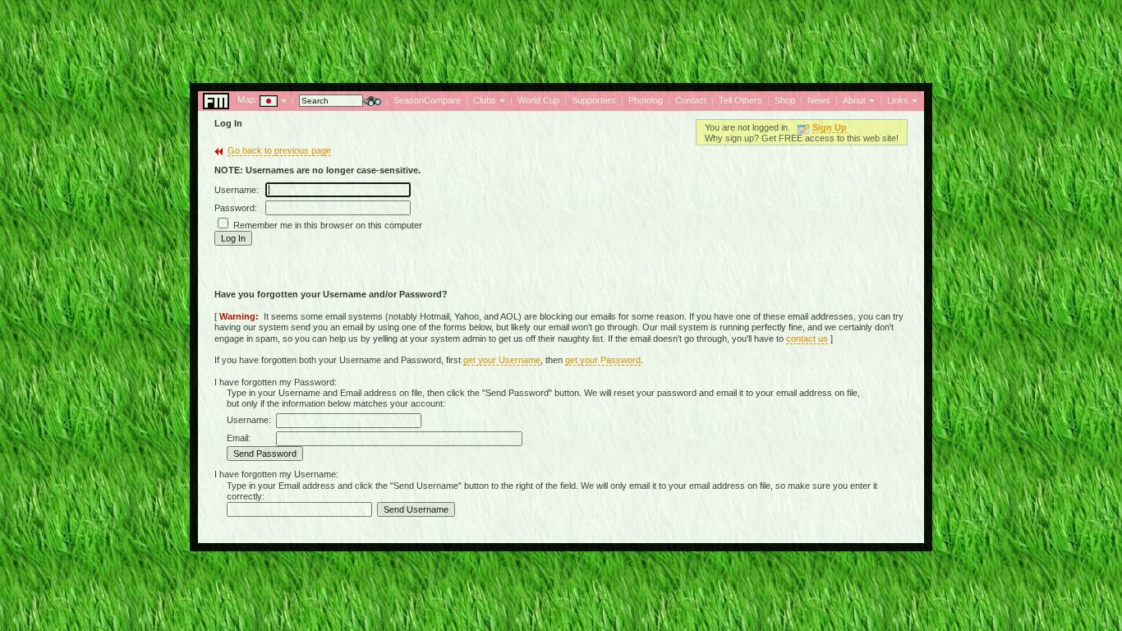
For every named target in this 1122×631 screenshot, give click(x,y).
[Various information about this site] (870, 99)
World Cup (538, 100)
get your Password (603, 360)
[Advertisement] (561, 37)
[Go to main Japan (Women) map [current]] (258, 99)
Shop (785, 100)
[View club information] (500, 99)
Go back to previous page (279, 150)
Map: (247, 99)
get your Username (501, 360)
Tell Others (740, 100)
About (854, 100)
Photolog (645, 100)
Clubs (484, 100)
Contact (690, 100)
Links (897, 100)
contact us (807, 338)
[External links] (912, 99)
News (818, 100)
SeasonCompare (427, 100)
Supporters (594, 100)
